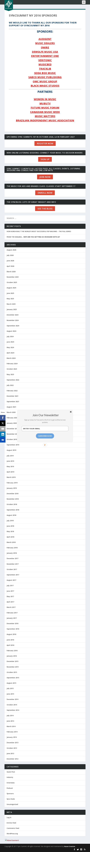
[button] (46, 415)
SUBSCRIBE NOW (45, 436)
